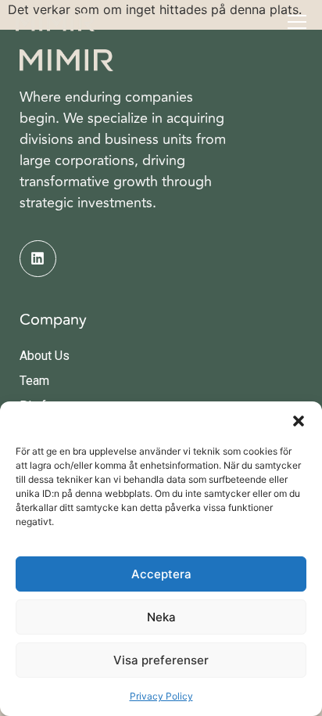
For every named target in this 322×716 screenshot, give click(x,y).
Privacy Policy (161, 696)
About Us (45, 355)
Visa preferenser (161, 660)
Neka (161, 617)
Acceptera (161, 574)
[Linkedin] (38, 258)
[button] (298, 421)
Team (34, 380)
